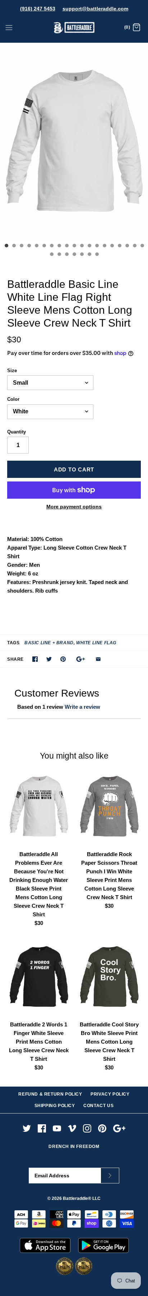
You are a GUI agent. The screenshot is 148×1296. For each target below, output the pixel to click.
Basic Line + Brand (49, 642)
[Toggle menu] (9, 27)
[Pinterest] (102, 1128)
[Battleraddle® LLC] (74, 27)
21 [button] (59, 254)
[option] (74, 141)
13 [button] (96, 246)
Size (12, 370)
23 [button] (74, 254)
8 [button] (59, 246)
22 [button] (66, 254)
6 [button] (43, 246)
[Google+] (119, 1128)
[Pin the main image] (63, 659)
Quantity (16, 432)
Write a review (82, 707)
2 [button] (13, 246)
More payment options (74, 506)
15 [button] (111, 246)
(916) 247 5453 (37, 8)
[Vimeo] (72, 1128)
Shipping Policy (54, 1105)
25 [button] (89, 254)
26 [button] (96, 254)
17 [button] (126, 246)
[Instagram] (87, 1128)
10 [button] (74, 246)
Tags (13, 642)
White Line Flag (96, 642)
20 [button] (51, 254)
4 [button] (28, 246)
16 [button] (119, 246)
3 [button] (21, 246)
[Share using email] (98, 659)
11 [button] (81, 246)
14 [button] (104, 246)
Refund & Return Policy (50, 1094)
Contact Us (98, 1105)
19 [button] (141, 246)
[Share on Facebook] (35, 659)
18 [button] (134, 246)
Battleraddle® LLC (82, 1198)
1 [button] (6, 246)
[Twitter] (27, 1128)
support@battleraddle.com (95, 8)
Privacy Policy (110, 1094)
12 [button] (89, 246)
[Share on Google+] (80, 659)
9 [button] (66, 246)
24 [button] (81, 254)
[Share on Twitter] (49, 659)
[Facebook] (42, 1128)
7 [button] (51, 246)
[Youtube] (57, 1128)
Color (13, 399)
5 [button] (36, 246)
